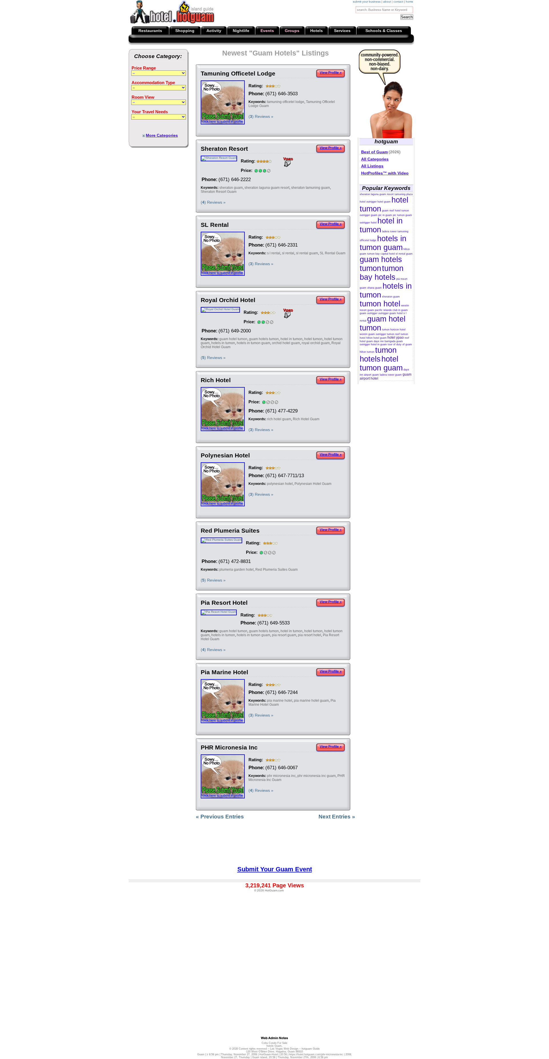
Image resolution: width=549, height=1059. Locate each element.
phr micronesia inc (281, 776)
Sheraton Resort (224, 148)
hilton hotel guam (376, 337)
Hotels (316, 30)
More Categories (162, 135)
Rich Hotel (216, 380)
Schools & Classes (383, 30)
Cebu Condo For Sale (274, 1043)
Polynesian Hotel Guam (313, 484)
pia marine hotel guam (311, 701)
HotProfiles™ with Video (385, 173)
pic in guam (385, 215)
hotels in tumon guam (253, 343)
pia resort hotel (309, 635)
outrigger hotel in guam (373, 344)
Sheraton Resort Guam (218, 192)
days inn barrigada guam (388, 341)
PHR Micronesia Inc (229, 747)
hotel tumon (313, 339)
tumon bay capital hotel (381, 253)
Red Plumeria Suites (230, 530)
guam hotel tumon (233, 339)
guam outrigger (368, 313)
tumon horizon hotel (393, 329)
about (387, 1)
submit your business (367, 1)
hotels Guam (274, 1045)
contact (398, 1)
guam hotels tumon (264, 339)
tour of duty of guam (400, 344)
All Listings (372, 166)
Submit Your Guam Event (274, 869)
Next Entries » (337, 817)
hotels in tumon (223, 343)
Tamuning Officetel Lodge (238, 73)
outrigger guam (368, 215)
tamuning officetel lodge (285, 102)
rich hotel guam (279, 419)
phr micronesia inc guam (316, 776)
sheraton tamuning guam (310, 188)
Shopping (184, 30)
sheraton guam (231, 188)
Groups (292, 30)
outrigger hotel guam (378, 201)
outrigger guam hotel (390, 313)
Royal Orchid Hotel (228, 300)
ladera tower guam (391, 374)
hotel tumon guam (381, 363)
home (409, 1)
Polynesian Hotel (225, 455)
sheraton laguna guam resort (266, 188)
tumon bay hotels (381, 272)
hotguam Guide (311, 1048)
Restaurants (150, 30)
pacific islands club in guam (391, 310)
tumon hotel (380, 304)
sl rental (288, 253)
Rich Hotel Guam (306, 419)
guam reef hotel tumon (395, 210)
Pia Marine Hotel (224, 672)
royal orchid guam (316, 343)
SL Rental (215, 224)
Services (342, 30)
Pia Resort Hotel (224, 602)
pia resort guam (284, 635)
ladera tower (389, 231)
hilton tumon (367, 351)
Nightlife (241, 30)
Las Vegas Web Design (284, 1048)
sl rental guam (307, 253)
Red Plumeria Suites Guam (276, 570)
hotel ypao (395, 338)
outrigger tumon (385, 334)
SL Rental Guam (332, 253)
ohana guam (374, 287)
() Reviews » (260, 116)
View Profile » (331, 73)
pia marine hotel (279, 701)
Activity (213, 30)
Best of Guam (374, 152)
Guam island (259, 1057)
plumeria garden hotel (236, 570)
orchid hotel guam (286, 343)
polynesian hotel (280, 484)
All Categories (375, 159)
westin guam (367, 334)
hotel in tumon (292, 339)
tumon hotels (378, 354)
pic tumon (399, 215)
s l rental (273, 253)
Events (267, 30)
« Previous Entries (220, 817)
